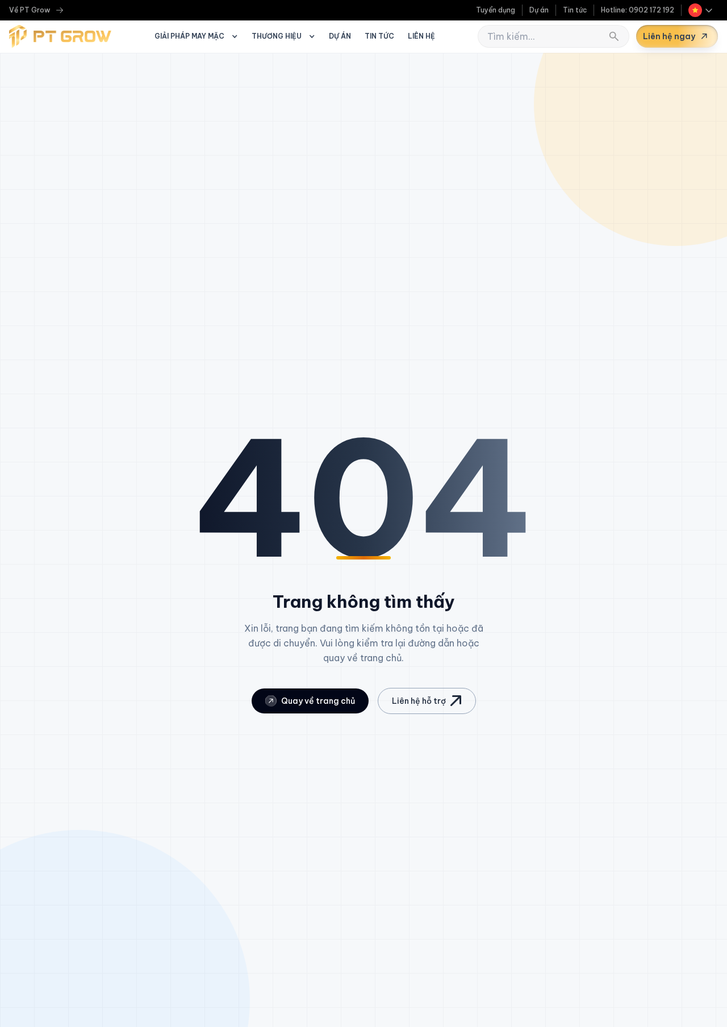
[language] (701, 10)
